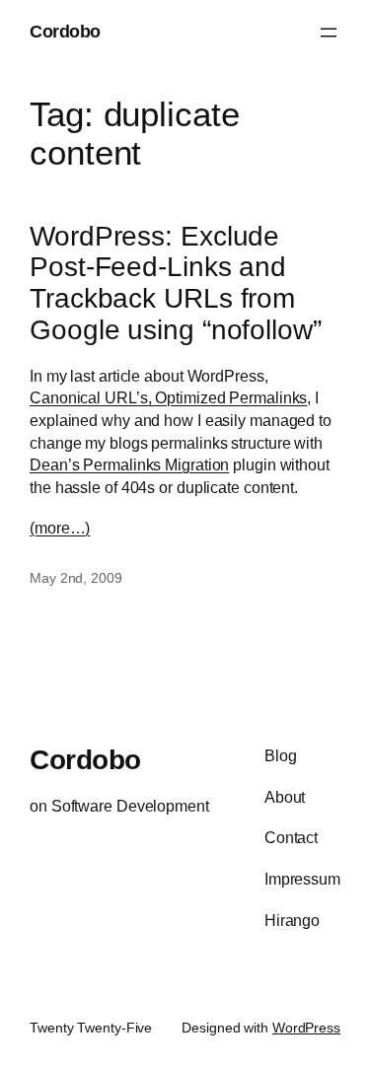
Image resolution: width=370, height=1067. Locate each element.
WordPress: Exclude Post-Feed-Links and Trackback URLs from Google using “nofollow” (176, 283)
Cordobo (65, 31)
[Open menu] (328, 32)
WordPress (306, 1027)
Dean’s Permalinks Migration (129, 464)
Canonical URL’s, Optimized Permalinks (168, 397)
